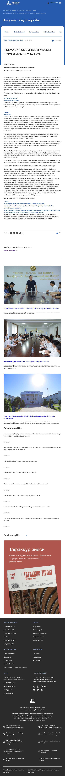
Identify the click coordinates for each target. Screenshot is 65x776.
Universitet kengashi (10, 640)
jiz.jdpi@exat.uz (8, 693)
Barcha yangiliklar (12, 535)
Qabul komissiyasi (9, 653)
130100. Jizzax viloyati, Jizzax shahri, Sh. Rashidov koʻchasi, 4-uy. (14, 678)
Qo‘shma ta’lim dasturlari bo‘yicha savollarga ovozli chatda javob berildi (27, 507)
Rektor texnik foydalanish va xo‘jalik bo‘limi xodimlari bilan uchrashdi (26, 484)
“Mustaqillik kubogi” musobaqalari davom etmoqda (20, 461)
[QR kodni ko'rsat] (22, 233)
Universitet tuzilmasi (10, 633)
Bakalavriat (7, 657)
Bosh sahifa (7, 10)
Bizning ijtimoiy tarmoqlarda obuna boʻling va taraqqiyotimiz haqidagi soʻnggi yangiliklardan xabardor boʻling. (44, 679)
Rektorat (6, 637)
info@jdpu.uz (8, 690)
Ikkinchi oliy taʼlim (9, 664)
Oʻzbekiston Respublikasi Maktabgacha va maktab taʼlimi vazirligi (14, 742)
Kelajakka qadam (49, 32)
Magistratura (8, 660)
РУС (54, 2)
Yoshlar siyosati (38, 640)
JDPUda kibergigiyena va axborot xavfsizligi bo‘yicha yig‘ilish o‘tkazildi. (26, 361)
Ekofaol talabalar (19, 32)
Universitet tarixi (9, 630)
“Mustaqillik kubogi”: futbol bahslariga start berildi (20, 472)
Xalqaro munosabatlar (39, 633)
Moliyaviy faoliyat (38, 637)
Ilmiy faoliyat (37, 626)
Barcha (7, 32)
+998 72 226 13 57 (9, 683)
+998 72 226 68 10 (9, 686)
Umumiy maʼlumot (9, 626)
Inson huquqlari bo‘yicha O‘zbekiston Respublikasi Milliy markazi (14, 751)
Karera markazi (34, 32)
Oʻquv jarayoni (37, 630)
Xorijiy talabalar (37, 660)
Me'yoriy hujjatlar (9, 644)
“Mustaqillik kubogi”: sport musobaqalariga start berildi (22, 495)
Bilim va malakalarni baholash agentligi (15, 667)
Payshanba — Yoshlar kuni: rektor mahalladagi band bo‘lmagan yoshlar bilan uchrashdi (31, 308)
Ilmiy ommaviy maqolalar (24, 10)
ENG (57, 2)
